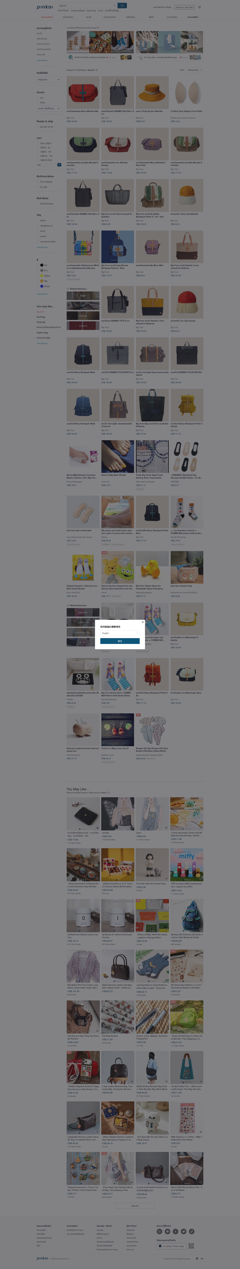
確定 (120, 641)
